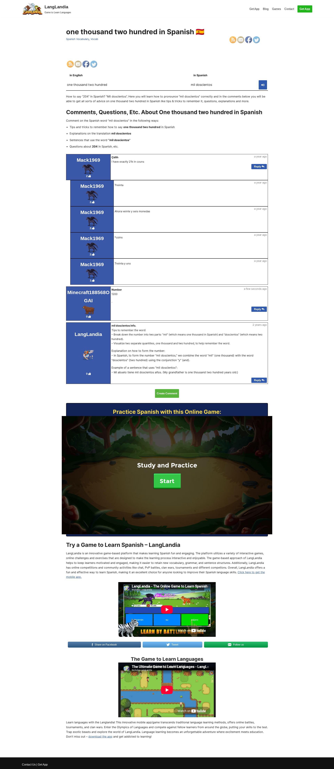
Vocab (94, 39)
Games (276, 8)
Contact (289, 8)
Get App (254, 8)
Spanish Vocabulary (77, 39)
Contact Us (29, 764)
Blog (266, 8)
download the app (100, 736)
